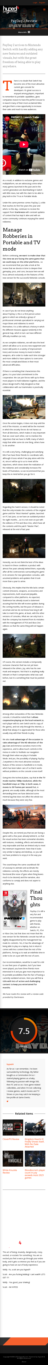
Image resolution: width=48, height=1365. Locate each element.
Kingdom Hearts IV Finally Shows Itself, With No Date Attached (34, 1143)
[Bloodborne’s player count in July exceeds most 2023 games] (35, 1166)
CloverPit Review (11, 1139)
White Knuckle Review (10, 1171)
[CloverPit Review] (13, 1135)
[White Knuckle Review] (13, 1166)
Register (42, 2)
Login (35, 2)
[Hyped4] (11, 13)
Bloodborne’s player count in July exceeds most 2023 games (35, 1174)
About (24, 1361)
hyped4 (10, 1064)
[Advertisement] (24, 1211)
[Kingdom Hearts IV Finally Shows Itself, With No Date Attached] (35, 1135)
